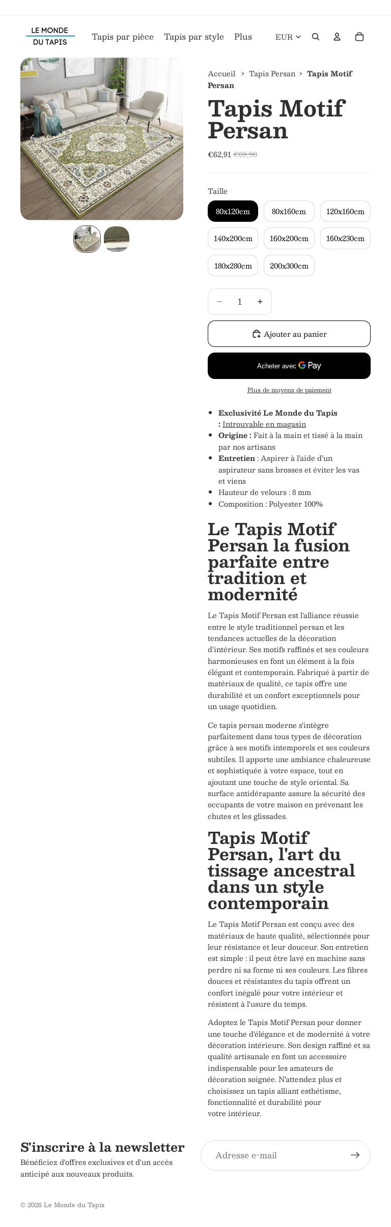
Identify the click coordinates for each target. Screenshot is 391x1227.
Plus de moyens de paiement (289, 390)
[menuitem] (243, 36)
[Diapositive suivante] (171, 139)
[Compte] (337, 36)
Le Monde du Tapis (74, 1205)
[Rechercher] (315, 36)
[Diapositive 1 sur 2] (87, 239)
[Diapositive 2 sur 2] (116, 239)
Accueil (221, 73)
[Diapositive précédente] (31, 139)
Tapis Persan (272, 73)
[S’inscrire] (355, 1155)
